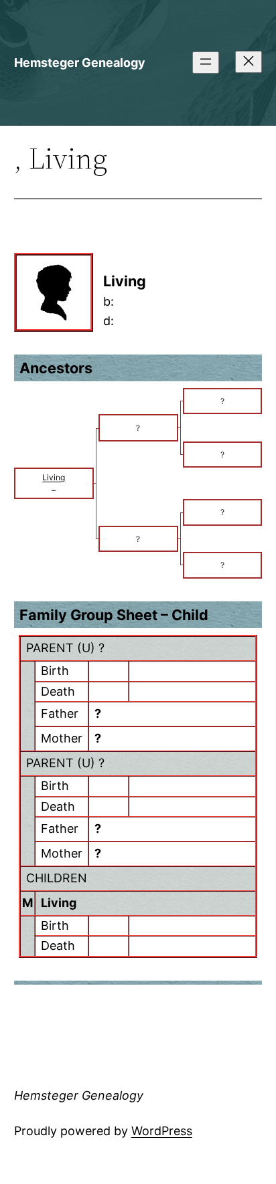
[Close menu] (248, 62)
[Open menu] (205, 63)
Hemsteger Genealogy (79, 63)
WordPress (161, 1131)
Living (58, 903)
